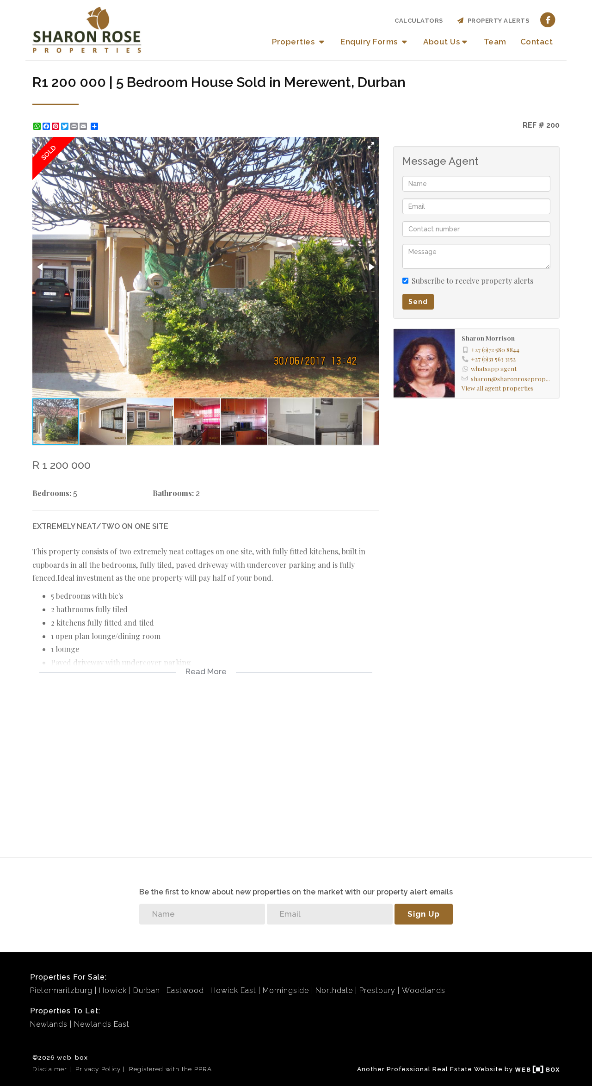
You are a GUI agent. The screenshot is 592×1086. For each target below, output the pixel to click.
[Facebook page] (548, 19)
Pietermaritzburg (61, 990)
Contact (536, 41)
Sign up (423, 913)
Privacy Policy (98, 1069)
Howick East (233, 990)
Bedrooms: (51, 493)
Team (495, 41)
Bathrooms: (173, 493)
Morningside (286, 990)
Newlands (49, 1024)
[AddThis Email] (84, 126)
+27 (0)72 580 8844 (495, 349)
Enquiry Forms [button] (370, 41)
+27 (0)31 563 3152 (493, 358)
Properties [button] (294, 41)
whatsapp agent (494, 368)
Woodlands (423, 990)
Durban (146, 990)
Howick (113, 990)
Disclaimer (49, 1069)
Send (418, 301)
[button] (371, 145)
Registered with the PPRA (170, 1069)
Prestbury (377, 990)
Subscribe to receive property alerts (472, 280)
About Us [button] (441, 41)
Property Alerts (497, 20)
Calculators (419, 20)
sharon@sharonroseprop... (510, 378)
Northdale (334, 990)
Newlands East (102, 1024)
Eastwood (185, 990)
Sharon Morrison (488, 338)
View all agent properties (498, 388)
